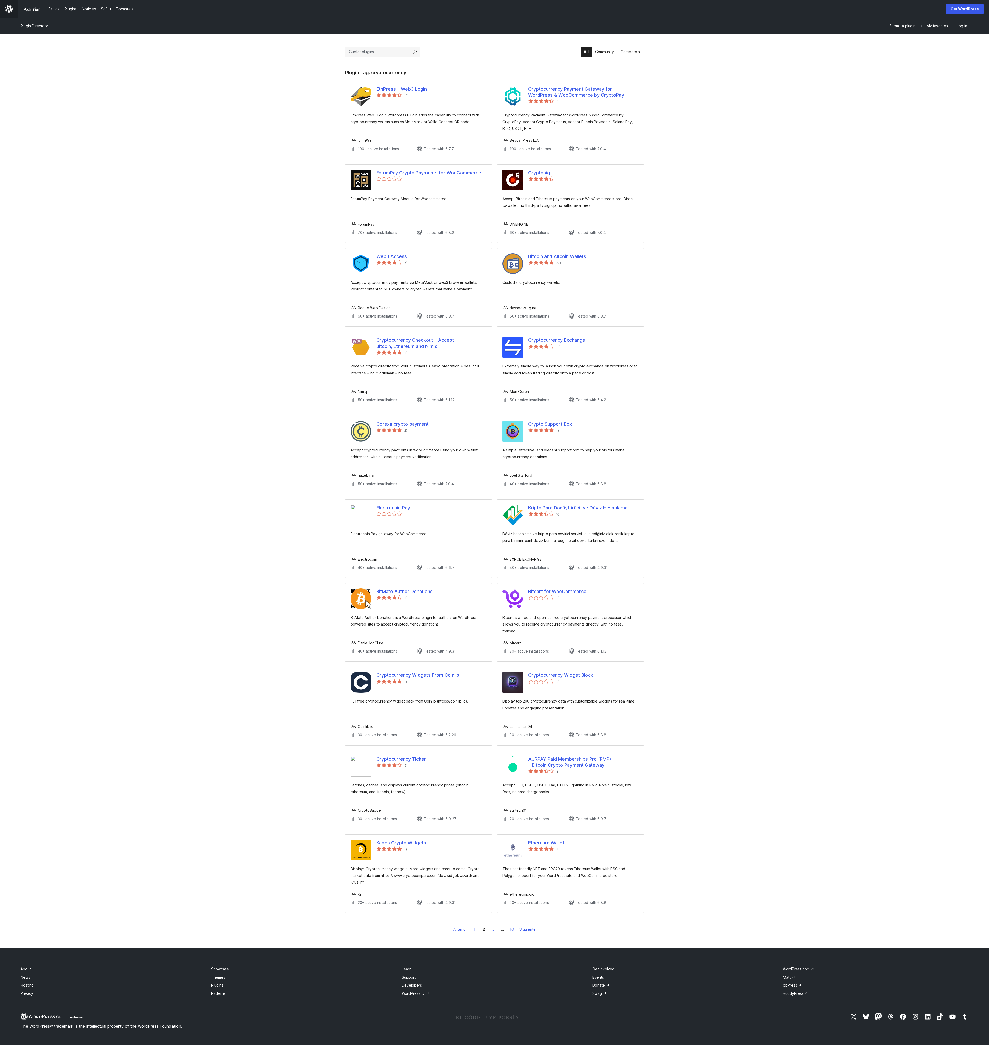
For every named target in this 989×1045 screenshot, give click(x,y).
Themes (218, 977)
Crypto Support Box (550, 424)
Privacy (27, 993)
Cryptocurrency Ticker (401, 759)
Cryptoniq (539, 172)
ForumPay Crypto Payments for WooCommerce (428, 172)
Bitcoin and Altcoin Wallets (557, 256)
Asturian (76, 1017)
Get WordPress (965, 9)
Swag (599, 993)
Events (598, 977)
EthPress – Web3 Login (401, 89)
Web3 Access (391, 256)
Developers (412, 985)
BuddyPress (795, 993)
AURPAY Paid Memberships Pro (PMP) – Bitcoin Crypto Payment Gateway (569, 762)
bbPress (792, 985)
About (26, 969)
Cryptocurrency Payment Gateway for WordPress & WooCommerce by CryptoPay (576, 92)
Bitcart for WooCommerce (557, 591)
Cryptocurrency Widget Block (560, 675)
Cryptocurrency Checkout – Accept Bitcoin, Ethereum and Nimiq (415, 343)
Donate (600, 985)
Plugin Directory (34, 26)
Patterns (218, 993)
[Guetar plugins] (415, 52)
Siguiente (527, 929)
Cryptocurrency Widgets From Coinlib (417, 675)
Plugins (217, 985)
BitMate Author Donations (404, 591)
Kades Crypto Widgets (401, 842)
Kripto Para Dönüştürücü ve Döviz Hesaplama (577, 507)
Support (409, 977)
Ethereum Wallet (546, 842)
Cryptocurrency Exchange (556, 340)
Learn (406, 969)
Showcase (220, 969)
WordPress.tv (415, 993)
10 (512, 929)
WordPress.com (798, 969)
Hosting (27, 985)
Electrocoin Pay (393, 507)
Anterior (460, 929)
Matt (789, 977)
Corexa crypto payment (402, 424)
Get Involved (603, 969)
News (25, 977)
